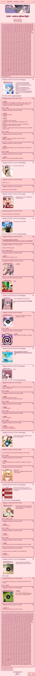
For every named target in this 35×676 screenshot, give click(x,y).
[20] (9, 25)
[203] (27, 42)
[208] (11, 43)
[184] (5, 41)
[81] (11, 30)
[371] (5, 61)
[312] (24, 54)
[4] (10, 24)
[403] (3, 65)
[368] (27, 60)
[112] (21, 32)
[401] (27, 64)
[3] (8, 24)
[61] (32, 28)
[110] (16, 32)
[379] (27, 61)
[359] (3, 60)
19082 (19, 382)
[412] (27, 65)
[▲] (33, 673)
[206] (5, 43)
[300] (22, 53)
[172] (3, 40)
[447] (3, 70)
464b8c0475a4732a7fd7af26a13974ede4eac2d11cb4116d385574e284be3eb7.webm (8, 590)
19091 (20, 348)
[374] (13, 61)
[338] (5, 58)
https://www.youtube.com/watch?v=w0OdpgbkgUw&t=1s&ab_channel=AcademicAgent (15, 240)
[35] (9, 26)
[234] (22, 46)
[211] (19, 43)
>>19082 (5, 396)
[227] (3, 46)
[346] (27, 58)
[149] (30, 36)
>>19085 (7, 410)
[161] (3, 38)
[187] (13, 41)
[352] (13, 59)
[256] (22, 48)
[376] (19, 61)
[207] (8, 43)
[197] (11, 42)
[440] (13, 68)
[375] (16, 61)
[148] (27, 36)
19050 (20, 587)
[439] (11, 68)
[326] (3, 56)
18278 (20, 236)
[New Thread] (17, 20)
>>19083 (7, 390)
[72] (24, 29)
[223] (22, 44)
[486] (19, 73)
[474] (16, 72)
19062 (20, 540)
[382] (5, 62)
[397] (16, 64)
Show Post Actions (7, 669)
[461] (11, 71)
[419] (16, 66)
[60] (30, 28)
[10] (20, 24)
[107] (8, 32)
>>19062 (7, 537)
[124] (21, 34)
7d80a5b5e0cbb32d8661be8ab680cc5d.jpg (8, 263)
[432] (22, 67)
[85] (19, 30)
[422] (24, 66)
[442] (19, 68)
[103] (28, 31)
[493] (8, 74)
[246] (24, 47)
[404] (5, 65)
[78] (5, 30)
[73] (26, 29)
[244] (19, 47)
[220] (13, 44)
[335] (27, 56)
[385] (13, 62)
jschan (16, 674)
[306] (8, 54)
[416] (8, 66)
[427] (8, 67)
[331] (16, 56)
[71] (22, 29)
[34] (7, 26)
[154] (13, 37)
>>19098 (7, 328)
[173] (5, 40)
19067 (20, 457)
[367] (24, 60)
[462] (13, 71)
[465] (22, 71)
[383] (8, 62)
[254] (16, 48)
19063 (20, 548)
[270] (30, 49)
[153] (11, 37)
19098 (20, 331)
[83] (15, 30)
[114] (26, 32)
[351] (11, 59)
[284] (8, 52)
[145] (19, 36)
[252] (11, 48)
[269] (27, 49)
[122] (16, 34)
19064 (20, 432)
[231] (13, 46)
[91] (32, 30)
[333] (22, 56)
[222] (19, 44)
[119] (8, 34)
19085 (21, 413)
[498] (22, 74)
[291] (27, 52)
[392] (3, 64)
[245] (22, 47)
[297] (13, 53)
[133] (16, 35)
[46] (32, 26)
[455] (24, 70)
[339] (8, 58)
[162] (5, 38)
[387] (19, 62)
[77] (3, 30)
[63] (5, 29)
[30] (30, 25)
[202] (24, 42)
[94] (7, 31)
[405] (8, 65)
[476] (22, 72)
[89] (28, 30)
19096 (20, 162)
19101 (20, 278)
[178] (19, 40)
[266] (19, 49)
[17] (3, 25)
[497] (19, 74)
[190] (22, 41)
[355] (22, 59)
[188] (16, 41)
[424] (30, 66)
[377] (22, 61)
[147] (24, 36)
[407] (13, 65)
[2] (7, 24)
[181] (27, 40)
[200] (19, 42)
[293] (3, 53)
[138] (30, 35)
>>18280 (7, 250)
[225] (27, 44)
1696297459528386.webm (8, 314)
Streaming (16, 1)
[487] (22, 73)
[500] (27, 74)
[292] (30, 52)
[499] (24, 74)
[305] (5, 54)
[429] (13, 67)
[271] (3, 50)
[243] (16, 47)
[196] (8, 42)
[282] (3, 52)
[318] (11, 55)
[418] (13, 66)
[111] (19, 32)
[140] (5, 36)
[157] (22, 37)
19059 (20, 530)
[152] (8, 37)
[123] (19, 34)
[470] (5, 72)
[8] (16, 24)
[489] (27, 73)
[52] (13, 28)
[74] (28, 29)
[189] (19, 41)
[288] (19, 52)
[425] (3, 67)
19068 (20, 467)
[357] (27, 59)
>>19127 (5, 118)
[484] (13, 73)
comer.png (7, 333)
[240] (8, 47)
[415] (5, 66)
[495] (13, 74)
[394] (8, 64)
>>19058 (7, 518)
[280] (27, 50)
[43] (26, 26)
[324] (27, 55)
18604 (20, 484)
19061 (20, 604)
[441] (16, 68)
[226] (30, 44)
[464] (19, 71)
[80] (9, 30)
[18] (5, 25)
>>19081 (5, 385)
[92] (3, 31)
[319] (13, 55)
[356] (24, 59)
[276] (16, 50)
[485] (16, 73)
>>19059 (7, 528)
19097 (20, 179)
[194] (3, 42)
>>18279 (5, 256)
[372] (8, 61)
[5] (11, 24)
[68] (15, 29)
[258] (27, 48)
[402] (30, 64)
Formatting (9, 1)
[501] (30, 74)
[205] (3, 43)
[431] (19, 67)
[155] (16, 37)
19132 (20, 110)
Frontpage (3, 1)
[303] (30, 53)
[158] (24, 37)
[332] (19, 56)
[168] (22, 38)
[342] (16, 58)
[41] (22, 26)
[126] (27, 34)
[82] (13, 30)
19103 (20, 79)
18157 (20, 218)
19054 (20, 503)
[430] (16, 67)
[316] (5, 55)
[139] (3, 36)
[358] (30, 59)
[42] (24, 26)
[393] (5, 64)
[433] (24, 67)
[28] (26, 25)
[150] (3, 37)
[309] (16, 54)
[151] (5, 37)
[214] (27, 43)
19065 (19, 366)
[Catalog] (4, 76)
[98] (15, 31)
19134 (20, 134)
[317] (8, 55)
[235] (24, 46)
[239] (5, 47)
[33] (5, 26)
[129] (5, 35)
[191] (24, 41)
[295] (8, 53)
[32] (3, 26)
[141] (8, 36)
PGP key (17, 673)
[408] (16, 65)
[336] (30, 56)
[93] (5, 31)
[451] (13, 70)
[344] (22, 58)
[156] (19, 37)
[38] (15, 26)
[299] (19, 53)
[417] (11, 66)
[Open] (23, 79)
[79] (7, 30)
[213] (24, 43)
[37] (13, 26)
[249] (3, 48)
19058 (20, 521)
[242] (13, 47)
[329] (11, 56)
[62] (3, 29)
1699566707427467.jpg (7, 297)
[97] (13, 31)
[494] (11, 74)
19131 (20, 98)
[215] (29, 43)
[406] (11, 65)
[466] (24, 71)
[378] (24, 61)
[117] (3, 34)
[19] (7, 25)
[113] (24, 32)
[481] (5, 73)
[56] (22, 28)
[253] (13, 48)
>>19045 (5, 607)
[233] (19, 46)
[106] (5, 32)
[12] (24, 24)
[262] (8, 49)
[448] (5, 70)
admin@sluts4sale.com (17, 671)
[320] (16, 55)
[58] (26, 28)
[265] (16, 49)
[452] (16, 70)
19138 (20, 154)
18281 (21, 261)
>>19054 (5, 524)
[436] (3, 68)
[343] (19, 58)
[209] (13, 43)
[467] (27, 71)
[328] (8, 56)
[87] (24, 30)
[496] (16, 74)
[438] (8, 68)
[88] (26, 30)
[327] (5, 56)
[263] (11, 49)
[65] (9, 29)
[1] (5, 24)
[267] (22, 49)
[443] (22, 68)
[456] (27, 70)
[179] (22, 40)
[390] (27, 62)
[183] (3, 41)
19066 (19, 449)
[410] (22, 65)
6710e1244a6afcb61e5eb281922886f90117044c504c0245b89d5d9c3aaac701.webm (8, 561)
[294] (5, 53)
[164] (11, 38)
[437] (5, 68)
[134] (19, 35)
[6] (13, 24)
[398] (19, 64)
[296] (11, 53)
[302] (27, 53)
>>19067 (7, 455)
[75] (30, 29)
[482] (8, 73)
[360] (5, 60)
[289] (22, 52)
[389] (24, 62)
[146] (22, 36)
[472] (11, 72)
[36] (11, 26)
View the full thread (16, 95)
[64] (7, 29)
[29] (28, 25)
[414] (3, 66)
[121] (13, 34)
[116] (32, 32)
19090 (20, 312)
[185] (8, 41)
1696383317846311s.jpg (7, 368)
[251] (8, 48)
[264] (13, 49)
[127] (29, 34)
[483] (11, 73)
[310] (19, 54)
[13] (26, 24)
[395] (11, 64)
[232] (16, 46)
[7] (14, 24)
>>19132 (5, 137)
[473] (13, 72)
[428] (11, 67)
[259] (30, 48)
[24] (17, 25)
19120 (20, 186)
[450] (11, 70)
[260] (3, 49)
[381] (3, 62)
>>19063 (10, 518)
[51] (11, 28)
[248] (30, 47)
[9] (17, 24)
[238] (3, 47)
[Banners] (8, 76)
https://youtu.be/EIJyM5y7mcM (21, 301)
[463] (16, 71)
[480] (3, 73)
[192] (27, 41)
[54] (17, 28)
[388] (22, 62)
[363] (13, 60)
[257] (24, 48)
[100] (20, 31)
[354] (19, 59)
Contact (22, 1)
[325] (30, 55)
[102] (25, 31)
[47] (3, 28)
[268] (24, 49)
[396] (13, 64)
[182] (30, 40)
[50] (9, 28)
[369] (30, 60)
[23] (15, 25)
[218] (8, 44)
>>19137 (7, 107)
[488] (24, 73)
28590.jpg (7, 469)
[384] (11, 62)
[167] (19, 38)
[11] (22, 24)
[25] (19, 25)
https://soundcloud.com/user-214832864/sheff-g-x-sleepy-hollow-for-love (23, 353)
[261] (5, 49)
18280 (20, 253)
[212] (21, 43)
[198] (13, 42)
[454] (22, 70)
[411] (24, 65)
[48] (5, 28)
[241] (11, 47)
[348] (3, 59)
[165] (13, 38)
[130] (8, 35)
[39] (17, 26)
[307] (11, 54)
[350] (8, 59)
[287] (16, 52)
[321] (19, 55)
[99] (17, 31)
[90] (30, 30)
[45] (30, 26)
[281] (30, 50)
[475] (19, 72)
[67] (13, 29)
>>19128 (5, 101)
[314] (29, 54)
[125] (24, 34)
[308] (13, 54)
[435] (30, 67)
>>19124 (5, 115)
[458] (3, 71)
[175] (11, 40)
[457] (30, 70)
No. (18, 79)
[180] (24, 40)
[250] (5, 48)
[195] (5, 42)
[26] (22, 25)
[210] (16, 43)
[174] (8, 40)
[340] (11, 58)
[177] (16, 40)
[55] (19, 28)
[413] (29, 65)
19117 (20, 194)
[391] (30, 62)
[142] (11, 36)
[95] (9, 31)
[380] (30, 61)
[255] (19, 48)
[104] (30, 31)
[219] (11, 44)
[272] (5, 50)
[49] (7, 28)
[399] (22, 64)
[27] (24, 25)
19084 (19, 404)
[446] (30, 68)
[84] (17, 30)
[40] (19, 26)
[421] (22, 66)
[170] (27, 38)
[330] (13, 56)
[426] (5, 67)
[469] (3, 72)
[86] (22, 30)
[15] (30, 24)
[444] (24, 68)
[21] (11, 25)
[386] (16, 62)
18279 (20, 244)
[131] (11, 35)
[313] (27, 54)
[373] (11, 61)
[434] (27, 67)
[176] (13, 40)
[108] (11, 32)
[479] (30, 72)
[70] (19, 29)
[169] (24, 38)
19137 (20, 143)
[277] (19, 50)
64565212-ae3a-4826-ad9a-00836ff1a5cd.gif (8, 505)
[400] (24, 64)
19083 (21, 393)
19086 (19, 422)
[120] (11, 34)
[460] (8, 71)
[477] (24, 72)
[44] (28, 26)
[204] (30, 42)
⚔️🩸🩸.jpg (7, 350)
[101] (22, 31)
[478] (27, 72)
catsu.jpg (7, 165)
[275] (13, 50)
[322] (22, 55)
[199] (16, 42)
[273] (8, 50)
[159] (27, 37)
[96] (11, 31)
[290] (24, 52)
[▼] (29, 673)
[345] (24, 58)
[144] (16, 36)
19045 (20, 559)
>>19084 (7, 401)
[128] (3, 35)
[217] (5, 44)
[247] (27, 47)
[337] (3, 58)
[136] (24, 35)
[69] (17, 29)
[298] (16, 53)
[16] (32, 24)
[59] (28, 28)
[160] (30, 37)
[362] (11, 60)
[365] (19, 60)
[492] (5, 74)
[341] (13, 58)
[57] (24, 28)
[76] (32, 29)
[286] (13, 52)
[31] (32, 25)
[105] (3, 32)
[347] (30, 58)
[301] (24, 53)
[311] (22, 54)
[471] (8, 72)
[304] (3, 54)
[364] (16, 60)
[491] (3, 74)
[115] (29, 32)
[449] (8, 70)
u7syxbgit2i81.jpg (7, 280)
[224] (24, 44)
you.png (7, 487)
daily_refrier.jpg (7, 220)
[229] (8, 46)
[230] (11, 46)
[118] (5, 34)
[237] (30, 46)
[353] (16, 59)
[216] (3, 44)
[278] (22, 50)
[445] (27, 68)
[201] (22, 42)
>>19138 (7, 151)
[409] (19, 65)
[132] (13, 35)
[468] (30, 71)
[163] (8, 38)
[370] (3, 61)
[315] (3, 55)
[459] (5, 71)
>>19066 (5, 460)
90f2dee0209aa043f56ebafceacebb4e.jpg (8, 196)
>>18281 (10, 250)
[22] (13, 25)
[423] (27, 66)
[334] (24, 56)
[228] (5, 46)
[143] (13, 36)
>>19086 (7, 420)
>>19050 (7, 585)
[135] (22, 35)
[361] (8, 60)
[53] (15, 28)
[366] (22, 60)
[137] (27, 35)
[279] (24, 50)
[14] (28, 24)
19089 (20, 295)
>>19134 (7, 131)
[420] (19, 66)
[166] (16, 38)
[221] (16, 44)
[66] (11, 29)
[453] (19, 70)
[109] (13, 32)
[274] (11, 50)
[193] (30, 41)
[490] (30, 73)
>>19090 (16, 334)
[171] (30, 38)
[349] (5, 59)
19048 (20, 578)
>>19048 (18, 591)
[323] (24, 55)
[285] (11, 52)
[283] (5, 52)
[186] (11, 41)
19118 (20, 211)
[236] (27, 46)
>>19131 (5, 146)
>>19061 (7, 575)
